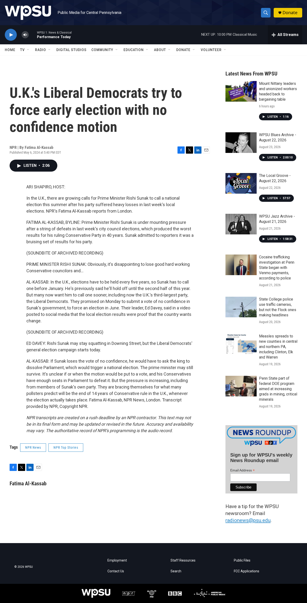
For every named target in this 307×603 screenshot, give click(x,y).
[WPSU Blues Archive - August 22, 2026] (241, 142)
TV (22, 50)
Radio (40, 50)
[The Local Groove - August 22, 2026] (241, 183)
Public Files (242, 560)
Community (102, 50)
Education (134, 50)
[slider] (33, 34)
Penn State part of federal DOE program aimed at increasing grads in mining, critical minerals (278, 389)
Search (176, 571)
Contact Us (115, 571)
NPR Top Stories (65, 447)
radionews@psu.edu (248, 520)
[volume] (25, 34)
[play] (11, 35)
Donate (290, 12)
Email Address (242, 470)
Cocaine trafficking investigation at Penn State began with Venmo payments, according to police (276, 267)
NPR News (33, 447)
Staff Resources (183, 560)
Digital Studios (71, 50)
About (160, 50)
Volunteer (211, 50)
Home (10, 50)
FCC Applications (246, 571)
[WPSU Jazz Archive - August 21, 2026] (241, 224)
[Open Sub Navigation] (28, 50)
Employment (117, 560)
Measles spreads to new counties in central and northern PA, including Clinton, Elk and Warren (278, 346)
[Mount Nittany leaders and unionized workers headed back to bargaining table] (241, 91)
